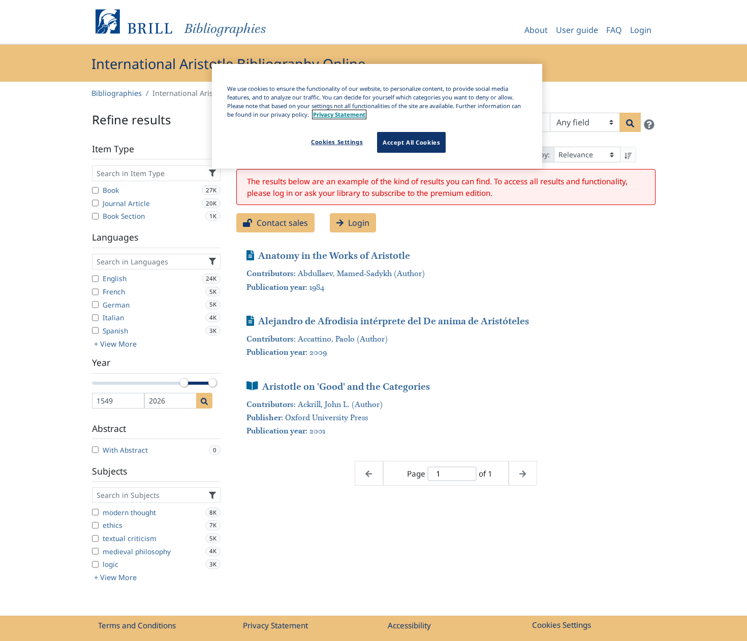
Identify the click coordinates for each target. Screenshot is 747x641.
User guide (577, 30)
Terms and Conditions (137, 625)
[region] (377, 116)
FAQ (614, 30)
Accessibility (409, 625)
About (536, 30)
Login (640, 30)
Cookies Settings (561, 625)
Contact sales (281, 222)
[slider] (184, 383)
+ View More (115, 344)
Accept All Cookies (411, 142)
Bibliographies (116, 93)
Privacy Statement (275, 625)
